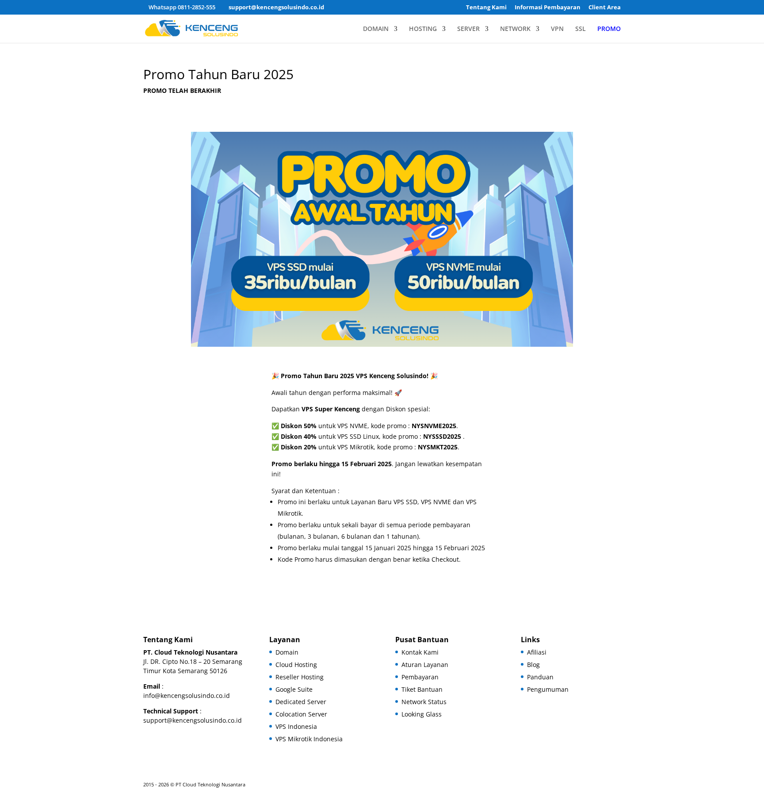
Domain (286, 652)
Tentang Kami (486, 7)
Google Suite (294, 689)
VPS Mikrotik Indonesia (309, 739)
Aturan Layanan (424, 664)
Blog (533, 664)
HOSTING (423, 29)
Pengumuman (548, 689)
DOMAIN (376, 29)
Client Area (604, 7)
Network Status (424, 701)
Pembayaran (420, 677)
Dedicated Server (300, 701)
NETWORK (515, 29)
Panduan (540, 677)
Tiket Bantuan (422, 689)
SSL (580, 29)
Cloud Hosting (296, 664)
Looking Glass (421, 714)
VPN (557, 29)
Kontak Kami (420, 652)
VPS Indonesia (296, 726)
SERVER (468, 29)
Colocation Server (301, 714)
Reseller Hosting (299, 677)
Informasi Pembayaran (548, 7)
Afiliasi (536, 652)
